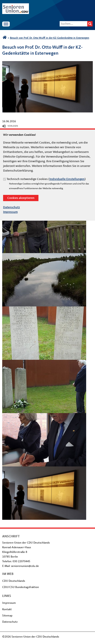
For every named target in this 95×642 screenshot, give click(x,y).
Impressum (10, 212)
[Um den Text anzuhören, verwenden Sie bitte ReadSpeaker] (4, 126)
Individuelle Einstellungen (67, 179)
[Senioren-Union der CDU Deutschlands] (4, 38)
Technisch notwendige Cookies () (46, 179)
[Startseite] (15, 5)
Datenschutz (11, 207)
